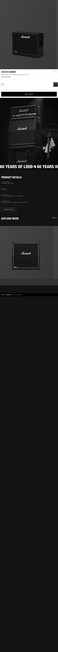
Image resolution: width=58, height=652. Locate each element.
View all (54, 217)
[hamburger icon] (54, 7)
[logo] (6, 6)
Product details (7, 76)
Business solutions (28, 3)
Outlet (50, 3)
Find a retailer (44, 3)
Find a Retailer (29, 94)
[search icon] (47, 7)
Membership (36, 3)
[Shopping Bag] (52, 7)
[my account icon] (49, 7)
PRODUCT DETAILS (8, 209)
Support (42, 6)
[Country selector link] (54, 3)
